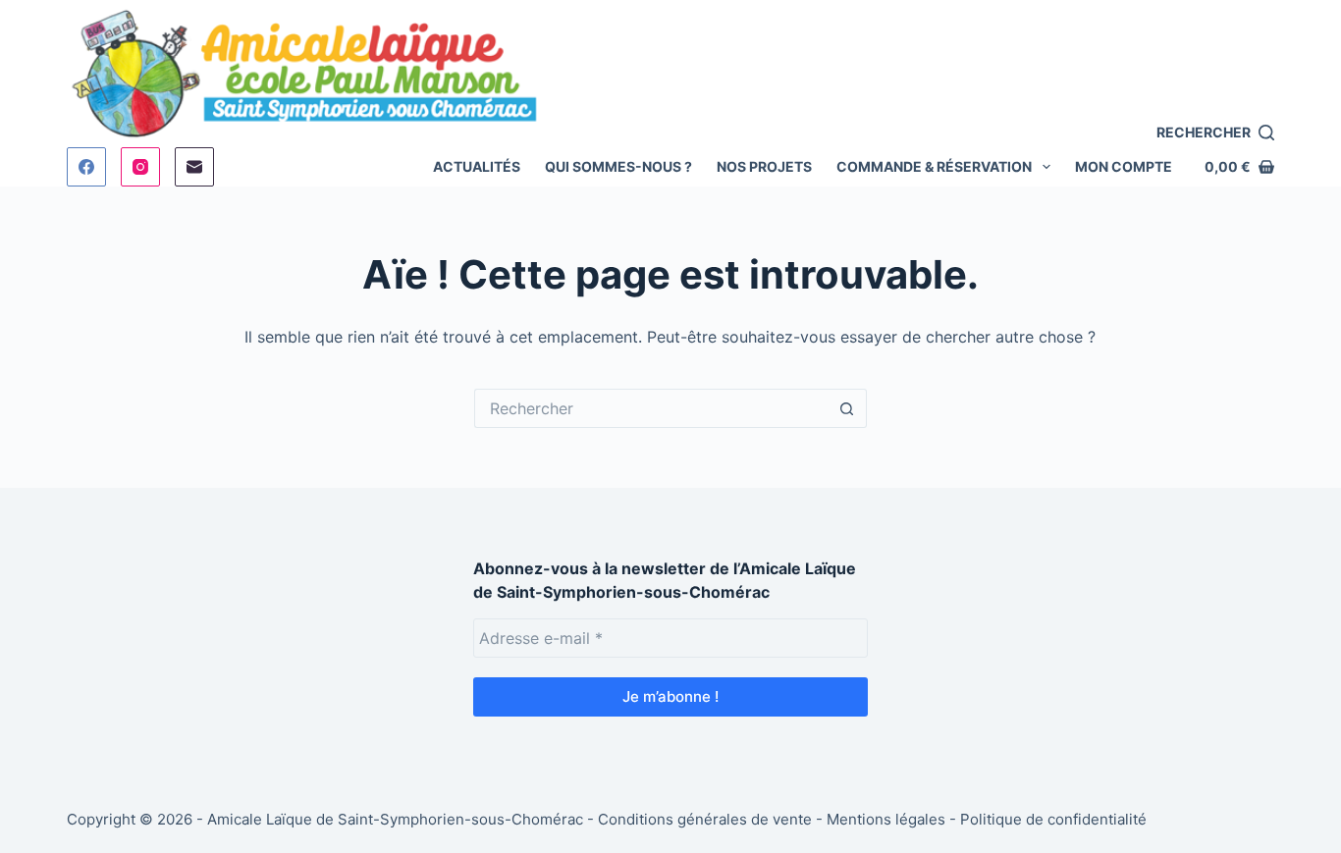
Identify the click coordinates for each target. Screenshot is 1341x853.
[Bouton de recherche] (847, 408)
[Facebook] (86, 167)
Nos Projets (764, 166)
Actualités (476, 166)
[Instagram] (140, 167)
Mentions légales (886, 819)
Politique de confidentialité (1053, 819)
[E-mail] (194, 167)
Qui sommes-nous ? (618, 166)
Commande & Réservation (934, 166)
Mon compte (1123, 166)
